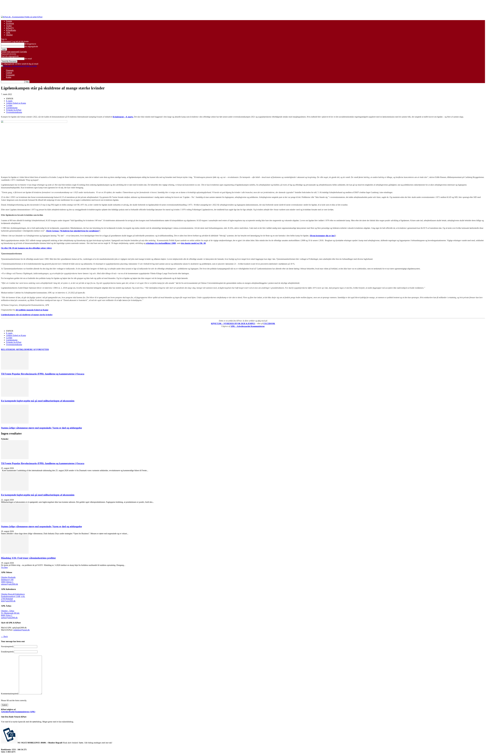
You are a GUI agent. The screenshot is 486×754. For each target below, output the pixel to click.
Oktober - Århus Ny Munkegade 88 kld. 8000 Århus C (10, 613)
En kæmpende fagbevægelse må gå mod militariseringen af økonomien (37, 400)
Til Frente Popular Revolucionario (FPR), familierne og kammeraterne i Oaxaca (42, 374)
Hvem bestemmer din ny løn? (322, 236)
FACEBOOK (269, 323)
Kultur (8, 77)
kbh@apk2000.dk (8, 601)
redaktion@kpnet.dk (21, 630)
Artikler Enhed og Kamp (16, 103)
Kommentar (9, 694)
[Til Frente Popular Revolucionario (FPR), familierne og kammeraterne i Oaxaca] (15, 369)
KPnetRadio (11, 30)
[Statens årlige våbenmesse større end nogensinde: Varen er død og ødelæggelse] (15, 423)
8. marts (9, 101)
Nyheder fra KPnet (13, 110)
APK (8, 32)
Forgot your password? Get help (14, 52)
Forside (9, 21)
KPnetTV (10, 28)
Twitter (9, 26)
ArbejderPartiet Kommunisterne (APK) (18, 712)
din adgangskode (31, 46)
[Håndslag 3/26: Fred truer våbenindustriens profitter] (15, 553)
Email (7, 652)
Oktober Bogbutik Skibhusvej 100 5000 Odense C (8, 579)
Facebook (10, 23)
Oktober (9, 35)
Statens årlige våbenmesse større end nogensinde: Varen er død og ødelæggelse (41, 428)
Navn (7, 646)
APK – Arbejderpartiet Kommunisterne (247, 326)
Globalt (9, 73)
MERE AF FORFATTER (38, 349)
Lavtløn (9, 105)
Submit (4, 705)
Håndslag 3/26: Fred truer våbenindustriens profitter (28, 558)
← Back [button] (4, 636)
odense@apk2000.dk (9, 584)
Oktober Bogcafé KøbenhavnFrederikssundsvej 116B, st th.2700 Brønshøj (13, 596)
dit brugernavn (30, 44)
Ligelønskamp (11, 108)
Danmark (10, 70)
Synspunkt (10, 75)
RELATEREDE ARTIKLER (14, 349)
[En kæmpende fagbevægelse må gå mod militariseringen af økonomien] (15, 396)
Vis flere (4, 567)
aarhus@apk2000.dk (9, 618)
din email (28, 59)
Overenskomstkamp (14, 112)
